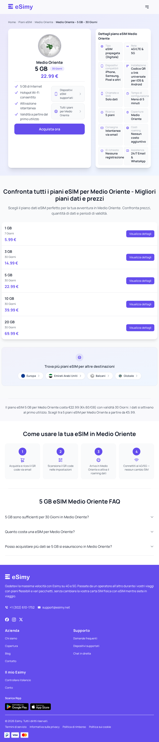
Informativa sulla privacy (45, 727)
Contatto (10, 661)
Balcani (100, 376)
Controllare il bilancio (18, 680)
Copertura (11, 646)
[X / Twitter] (20, 619)
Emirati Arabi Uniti (66, 376)
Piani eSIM (25, 22)
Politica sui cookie (100, 727)
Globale (129, 376)
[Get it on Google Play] (17, 706)
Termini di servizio (16, 727)
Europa (31, 376)
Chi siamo (11, 638)
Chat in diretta (82, 653)
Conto (9, 687)
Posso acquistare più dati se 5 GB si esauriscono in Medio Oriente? (58, 546)
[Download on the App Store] (40, 706)
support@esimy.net (56, 607)
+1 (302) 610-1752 (22, 607)
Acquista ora (49, 129)
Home (12, 22)
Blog (7, 653)
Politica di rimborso (74, 727)
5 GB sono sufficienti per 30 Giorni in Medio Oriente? (47, 517)
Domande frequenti (85, 638)
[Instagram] (13, 619)
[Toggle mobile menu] (147, 7)
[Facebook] (6, 619)
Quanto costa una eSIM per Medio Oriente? (40, 531)
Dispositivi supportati (86, 646)
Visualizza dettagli (140, 234)
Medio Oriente (44, 22)
